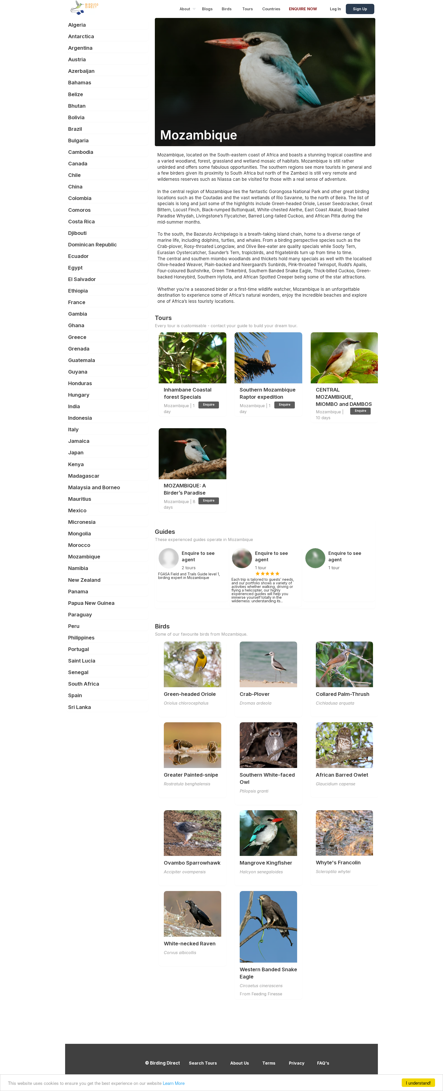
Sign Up (360, 9)
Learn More (174, 1083)
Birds (226, 8)
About (185, 9)
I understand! (418, 1082)
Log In (335, 9)
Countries (271, 8)
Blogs (207, 8)
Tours (247, 8)
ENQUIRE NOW (303, 8)
